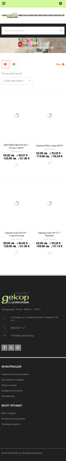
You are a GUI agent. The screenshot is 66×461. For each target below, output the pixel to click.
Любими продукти (11, 424)
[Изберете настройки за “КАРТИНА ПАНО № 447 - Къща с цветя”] (17, 165)
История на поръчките (13, 418)
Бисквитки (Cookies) (12, 390)
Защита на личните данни (15, 374)
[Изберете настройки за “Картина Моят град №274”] (50, 163)
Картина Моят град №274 (49, 145)
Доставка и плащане (13, 380)
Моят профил (9, 413)
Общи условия (9, 385)
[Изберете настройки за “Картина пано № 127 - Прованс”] (50, 253)
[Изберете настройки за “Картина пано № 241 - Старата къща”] (17, 253)
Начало (16, 47)
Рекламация (8, 396)
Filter (58, 64)
